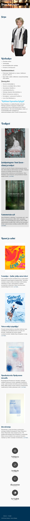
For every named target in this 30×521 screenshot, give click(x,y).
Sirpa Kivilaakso (10, 4)
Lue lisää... (11, 176)
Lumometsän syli (8, 214)
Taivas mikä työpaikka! (10, 326)
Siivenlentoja (6, 427)
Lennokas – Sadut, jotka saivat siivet (14, 276)
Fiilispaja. (15, 518)
